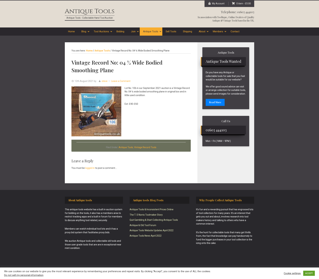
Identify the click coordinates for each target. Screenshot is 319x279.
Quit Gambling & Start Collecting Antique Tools (154, 220)
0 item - (243, 3)
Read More (215, 102)
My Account (218, 3)
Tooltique (222, 17)
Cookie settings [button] (292, 273)
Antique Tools (89, 11)
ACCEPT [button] (309, 273)
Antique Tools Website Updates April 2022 (151, 230)
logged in (90, 168)
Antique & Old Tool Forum (143, 225)
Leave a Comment (120, 81)
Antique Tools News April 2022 (145, 235)
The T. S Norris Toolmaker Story (146, 214)
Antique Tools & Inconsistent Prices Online (151, 209)
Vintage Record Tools (145, 147)
